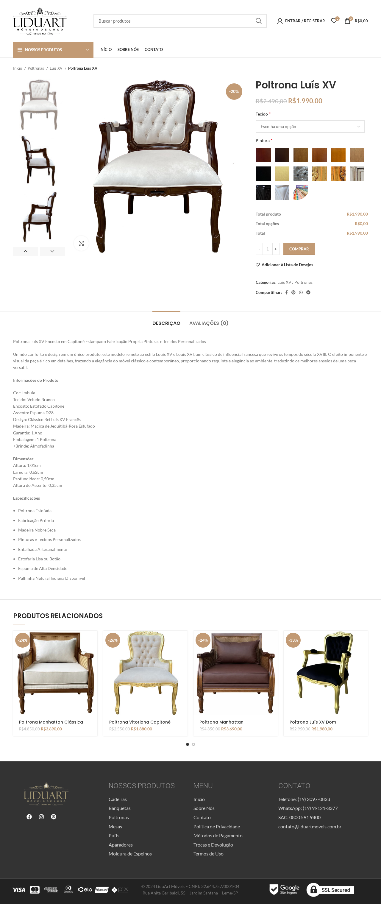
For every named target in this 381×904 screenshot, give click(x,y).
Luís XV (56, 68)
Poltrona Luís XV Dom (313, 722)
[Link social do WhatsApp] (301, 292)
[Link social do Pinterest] (293, 292)
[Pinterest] (53, 816)
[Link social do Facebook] (286, 292)
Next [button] (52, 251)
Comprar (299, 249)
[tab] (166, 320)
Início (18, 68)
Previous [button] (25, 251)
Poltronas (36, 68)
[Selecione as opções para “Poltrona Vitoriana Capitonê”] (183, 640)
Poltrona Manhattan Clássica (51, 722)
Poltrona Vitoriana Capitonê (140, 722)
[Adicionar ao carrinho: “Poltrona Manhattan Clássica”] (92, 640)
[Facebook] (29, 816)
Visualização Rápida (92, 653)
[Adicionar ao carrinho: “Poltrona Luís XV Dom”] (363, 640)
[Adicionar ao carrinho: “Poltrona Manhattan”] (273, 640)
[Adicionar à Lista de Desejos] (92, 667)
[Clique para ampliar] (81, 243)
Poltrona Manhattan (221, 722)
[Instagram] (41, 816)
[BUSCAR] (258, 21)
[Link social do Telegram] (308, 292)
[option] (39, 105)
